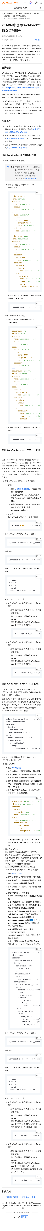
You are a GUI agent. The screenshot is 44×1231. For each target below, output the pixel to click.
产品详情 (37, 40)
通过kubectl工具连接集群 (17, 147)
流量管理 (7, 16)
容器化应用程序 (30, 178)
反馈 (25, 1217)
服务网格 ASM (12, 13)
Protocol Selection (9, 90)
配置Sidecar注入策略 (16, 138)
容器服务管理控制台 (23, 489)
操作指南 (36, 13)
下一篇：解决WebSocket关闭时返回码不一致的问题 (31, 1205)
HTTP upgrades (8, 87)
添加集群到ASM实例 (18, 132)
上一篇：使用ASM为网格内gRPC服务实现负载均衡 (12, 1205)
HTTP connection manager (28, 87)
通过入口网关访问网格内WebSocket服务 (18, 1197)
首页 (3, 14)
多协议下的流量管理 (19, 16)
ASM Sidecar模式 (25, 13)
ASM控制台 (17, 767)
